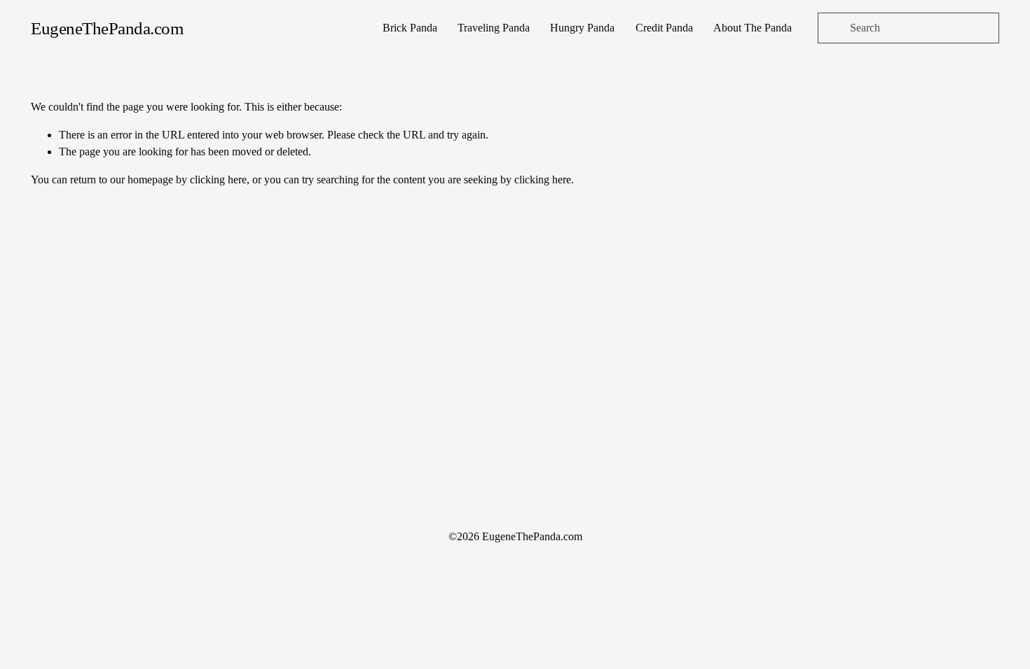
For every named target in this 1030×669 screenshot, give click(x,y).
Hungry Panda (582, 28)
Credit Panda (664, 28)
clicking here (218, 179)
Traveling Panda (494, 28)
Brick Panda (410, 28)
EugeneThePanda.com (107, 28)
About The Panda (752, 28)
